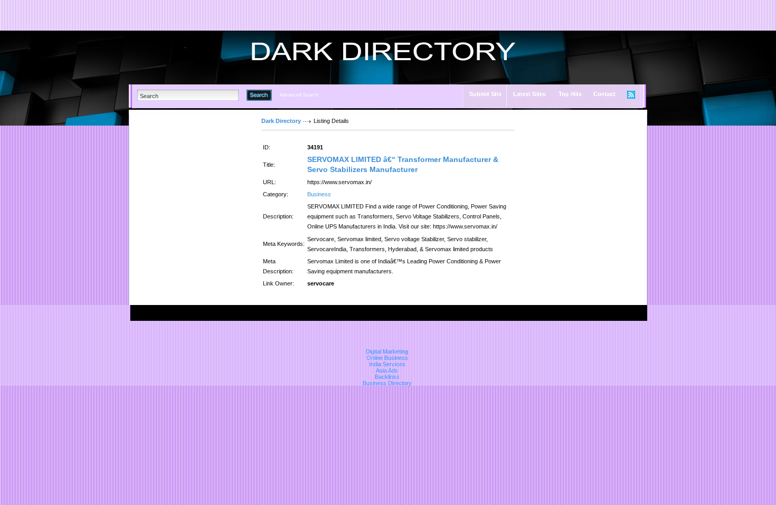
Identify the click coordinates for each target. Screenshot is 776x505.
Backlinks (387, 377)
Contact (604, 94)
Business (319, 194)
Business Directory (387, 383)
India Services (387, 364)
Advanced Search (299, 95)
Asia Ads (387, 370)
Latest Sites (529, 94)
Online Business (387, 358)
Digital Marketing (387, 351)
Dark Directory (281, 121)
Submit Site (485, 94)
